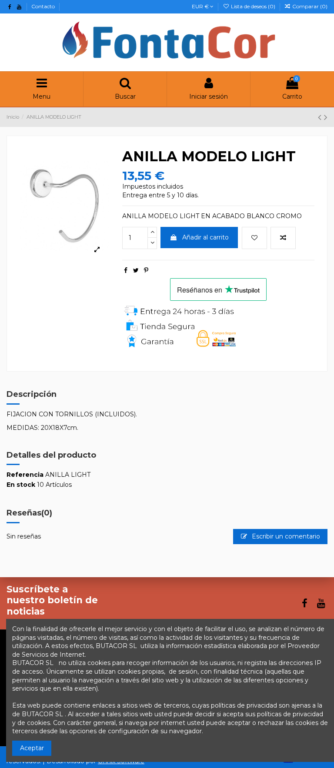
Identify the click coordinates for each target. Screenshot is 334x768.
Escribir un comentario (285, 536)
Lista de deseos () (253, 6)
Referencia (25, 475)
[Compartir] (125, 270)
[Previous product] (321, 117)
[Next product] (325, 117)
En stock (21, 485)
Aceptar (32, 748)
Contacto (43, 6)
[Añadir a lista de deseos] (254, 238)
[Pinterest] (146, 270)
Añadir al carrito (205, 237)
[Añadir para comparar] (283, 238)
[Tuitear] (136, 270)
